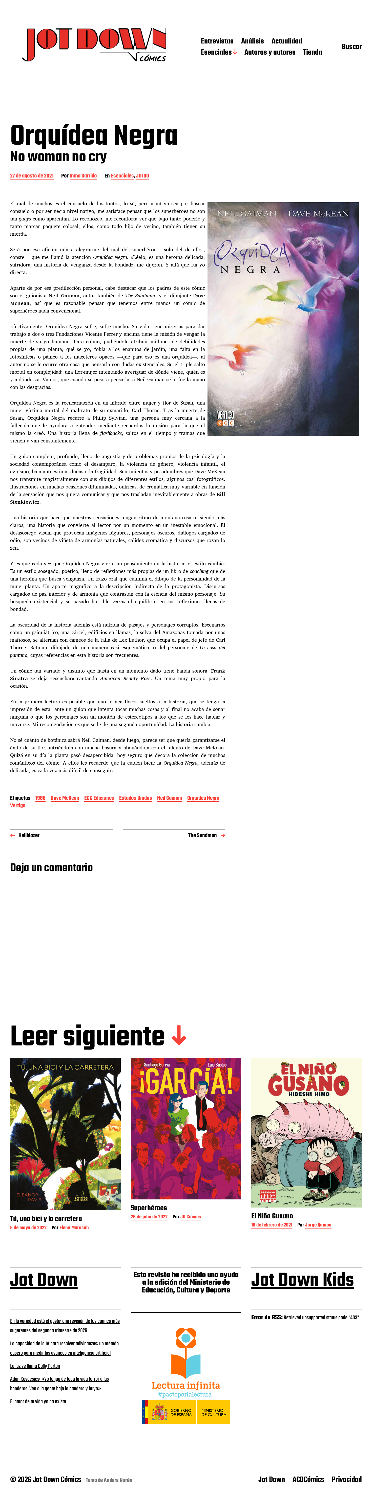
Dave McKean (65, 798)
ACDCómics (308, 1480)
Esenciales (216, 53)
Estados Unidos (135, 798)
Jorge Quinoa (318, 1226)
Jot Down (44, 1281)
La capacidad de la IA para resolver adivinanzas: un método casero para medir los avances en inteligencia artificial (64, 1348)
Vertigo (18, 806)
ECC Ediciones (99, 798)
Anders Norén (118, 1480)
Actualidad (287, 41)
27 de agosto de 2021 (32, 176)
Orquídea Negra (203, 798)
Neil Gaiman (169, 798)
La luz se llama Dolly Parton (35, 1366)
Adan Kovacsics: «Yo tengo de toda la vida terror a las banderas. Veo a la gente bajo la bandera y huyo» (59, 1384)
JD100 (142, 176)
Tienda (312, 53)
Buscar (352, 47)
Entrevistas (217, 41)
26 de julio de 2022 (149, 1217)
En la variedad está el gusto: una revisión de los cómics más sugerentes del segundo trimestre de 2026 (65, 1326)
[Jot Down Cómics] (95, 47)
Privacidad (347, 1480)
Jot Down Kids (302, 1281)
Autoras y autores (270, 53)
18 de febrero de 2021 (271, 1226)
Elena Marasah (74, 1228)
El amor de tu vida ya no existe (38, 1401)
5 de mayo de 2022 (28, 1228)
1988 (40, 798)
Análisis (252, 41)
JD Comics (190, 1217)
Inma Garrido (83, 176)
